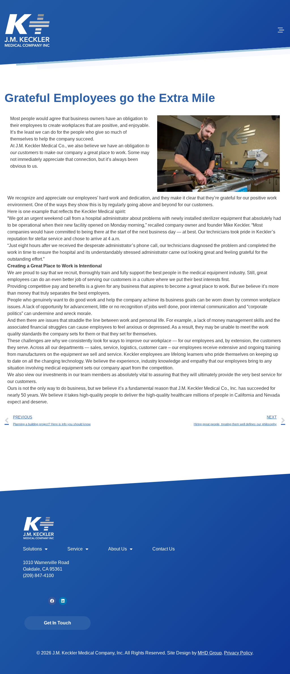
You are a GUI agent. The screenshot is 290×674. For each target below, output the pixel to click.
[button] (280, 30)
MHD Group (210, 652)
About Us (117, 549)
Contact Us (163, 549)
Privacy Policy (238, 652)
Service (75, 549)
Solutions (32, 549)
